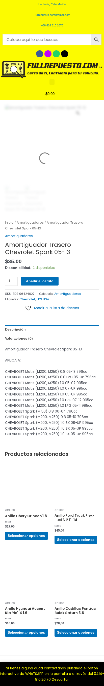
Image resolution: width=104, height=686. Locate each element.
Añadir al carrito (40, 281)
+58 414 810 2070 (52, 25)
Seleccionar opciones (26, 536)
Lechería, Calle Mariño (52, 4)
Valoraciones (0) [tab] (19, 338)
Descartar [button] (60, 679)
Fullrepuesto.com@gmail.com (52, 14)
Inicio (9, 222)
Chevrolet (27, 299)
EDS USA (43, 299)
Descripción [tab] (15, 329)
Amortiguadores (30, 222)
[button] (52, 82)
